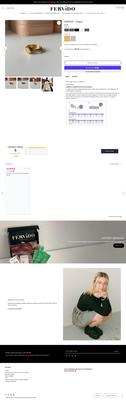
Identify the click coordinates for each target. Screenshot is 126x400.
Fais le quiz (118, 245)
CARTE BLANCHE (90, 13)
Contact (7, 370)
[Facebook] (66, 356)
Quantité (66, 56)
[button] (92, 49)
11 (81, 30)
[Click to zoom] (59, 23)
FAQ (6, 377)
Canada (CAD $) (10, 8)
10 (76, 30)
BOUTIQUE (100, 13)
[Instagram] (72, 356)
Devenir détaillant (9, 376)
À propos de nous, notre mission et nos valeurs (17, 372)
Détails (67, 76)
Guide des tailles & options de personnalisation (16, 379)
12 (86, 30)
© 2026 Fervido (9, 397)
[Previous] (5, 48)
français (97, 395)
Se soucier (74, 76)
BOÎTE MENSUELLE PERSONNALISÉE (72, 13)
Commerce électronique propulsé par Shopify (25, 397)
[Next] (62, 48)
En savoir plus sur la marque (15, 308)
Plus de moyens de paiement (92, 71)
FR (3, 8)
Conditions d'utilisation (10, 381)
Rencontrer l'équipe (9, 374)
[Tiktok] (75, 356)
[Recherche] (117, 7)
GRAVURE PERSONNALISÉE (52, 13)
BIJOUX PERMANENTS (36, 13)
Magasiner (24, 13)
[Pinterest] (69, 356)
